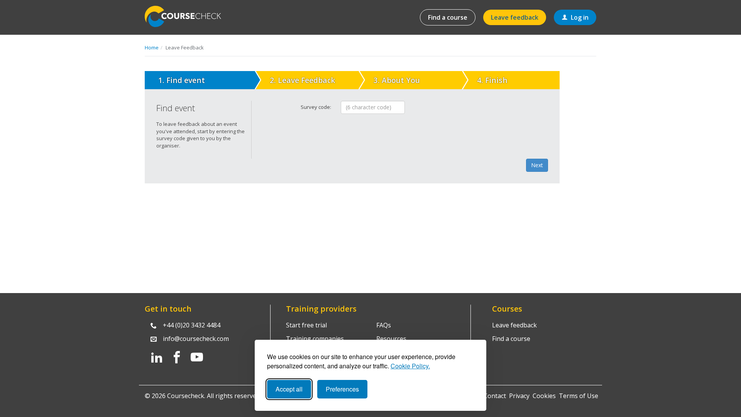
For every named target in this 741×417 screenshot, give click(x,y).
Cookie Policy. (410, 365)
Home (152, 47)
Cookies (544, 396)
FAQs (383, 325)
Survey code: (316, 106)
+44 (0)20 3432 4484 (191, 325)
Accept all (289, 389)
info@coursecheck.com (196, 338)
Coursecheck (187, 16)
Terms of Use (578, 396)
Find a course (447, 17)
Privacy (519, 396)
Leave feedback (514, 17)
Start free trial (306, 325)
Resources (391, 338)
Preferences (342, 389)
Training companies (315, 338)
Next (537, 165)
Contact (495, 396)
